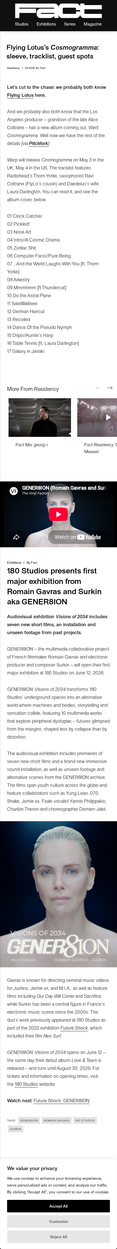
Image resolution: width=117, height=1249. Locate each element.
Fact (42, 68)
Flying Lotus (20, 95)
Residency (13, 68)
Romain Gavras (57, 1120)
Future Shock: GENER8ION (61, 1100)
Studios (21, 23)
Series (70, 23)
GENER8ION (29, 1120)
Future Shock (74, 1027)
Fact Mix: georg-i (32, 444)
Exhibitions (46, 23)
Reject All (58, 1236)
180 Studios (26, 1084)
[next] (110, 388)
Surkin (15, 1129)
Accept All (58, 1206)
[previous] (98, 388)
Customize (58, 1221)
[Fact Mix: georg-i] (40, 417)
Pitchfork (38, 143)
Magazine (93, 23)
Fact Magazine (58, 10)
